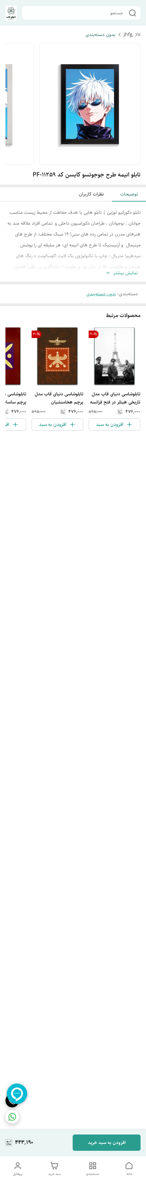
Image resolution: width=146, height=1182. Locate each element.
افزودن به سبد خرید (107, 1142)
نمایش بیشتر (125, 273)
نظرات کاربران (91, 194)
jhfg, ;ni (132, 34)
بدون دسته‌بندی (100, 34)
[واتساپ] (12, 1117)
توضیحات (129, 194)
